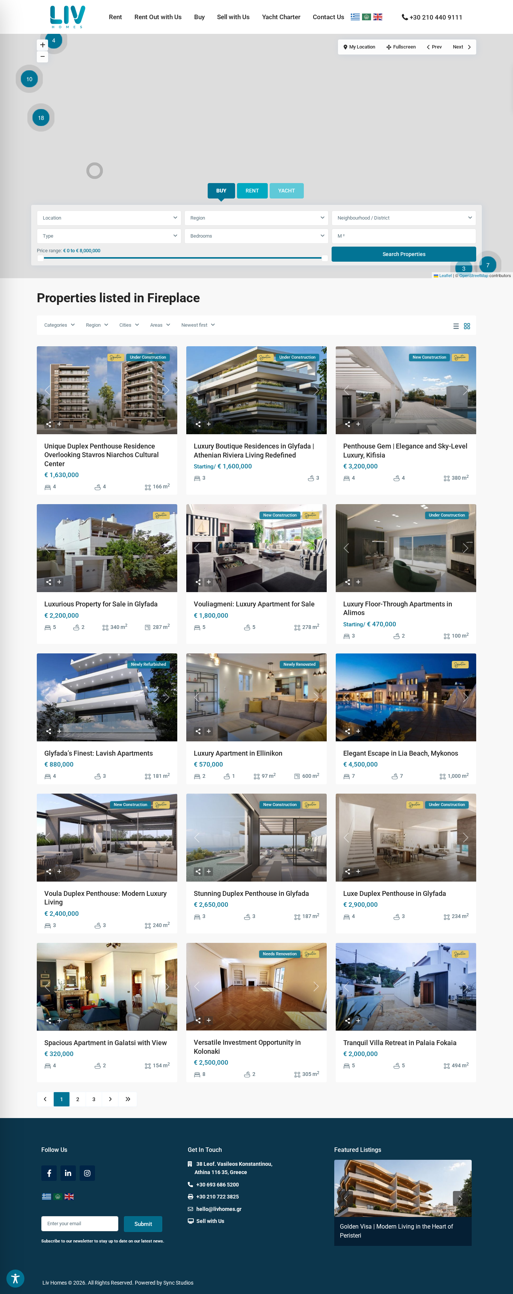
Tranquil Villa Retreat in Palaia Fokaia (400, 1043)
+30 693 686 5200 (217, 1185)
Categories (55, 325)
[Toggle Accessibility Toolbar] (15, 1278)
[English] (378, 16)
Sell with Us (233, 17)
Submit (143, 1224)
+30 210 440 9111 (436, 17)
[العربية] (367, 16)
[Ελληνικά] (355, 16)
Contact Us (328, 17)
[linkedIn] (68, 1173)
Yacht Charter (281, 17)
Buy (199, 17)
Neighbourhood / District (363, 218)
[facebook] (49, 1173)
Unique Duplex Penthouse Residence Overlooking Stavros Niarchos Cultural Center (101, 455)
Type (48, 236)
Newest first (194, 325)
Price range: (49, 250)
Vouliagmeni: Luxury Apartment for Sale (254, 604)
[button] (466, 270)
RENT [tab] (252, 191)
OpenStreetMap (473, 275)
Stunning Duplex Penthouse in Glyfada (251, 893)
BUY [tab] (221, 191)
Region (197, 218)
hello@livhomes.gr (218, 1209)
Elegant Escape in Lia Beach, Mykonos (400, 753)
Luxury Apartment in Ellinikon (238, 753)
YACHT (286, 191)
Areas (156, 325)
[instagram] (87, 1173)
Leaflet (445, 275)
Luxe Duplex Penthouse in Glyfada (394, 893)
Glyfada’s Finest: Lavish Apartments (98, 753)
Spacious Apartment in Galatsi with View (105, 1043)
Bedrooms (201, 236)
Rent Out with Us (158, 17)
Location (52, 218)
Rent (115, 17)
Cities (125, 325)
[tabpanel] (256, 236)
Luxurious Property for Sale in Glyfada (101, 604)
